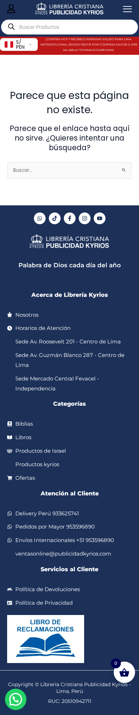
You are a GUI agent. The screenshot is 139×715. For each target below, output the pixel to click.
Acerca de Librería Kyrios (69, 294)
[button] (15, 699)
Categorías (69, 403)
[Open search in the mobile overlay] (69, 27)
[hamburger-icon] (11, 9)
